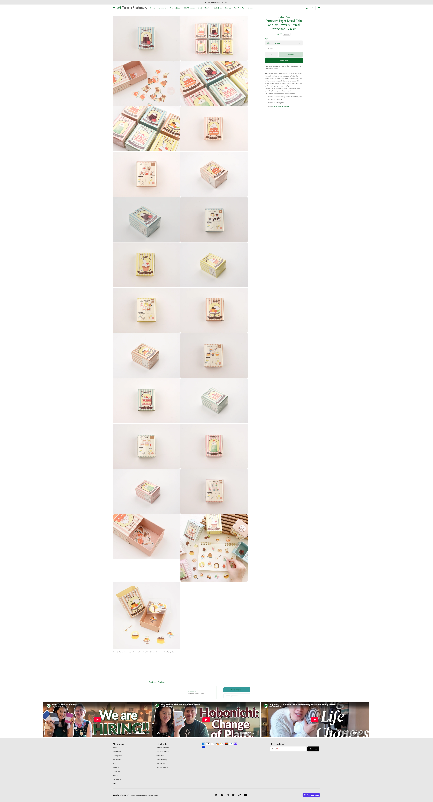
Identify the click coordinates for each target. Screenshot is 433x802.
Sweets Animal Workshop (280, 106)
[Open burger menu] (113, 7)
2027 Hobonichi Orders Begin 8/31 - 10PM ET (216, 2)
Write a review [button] (236, 690)
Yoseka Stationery (141, 795)
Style (266, 38)
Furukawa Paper (284, 17)
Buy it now (284, 60)
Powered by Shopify (152, 795)
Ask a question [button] (232, 696)
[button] (306, 7)
